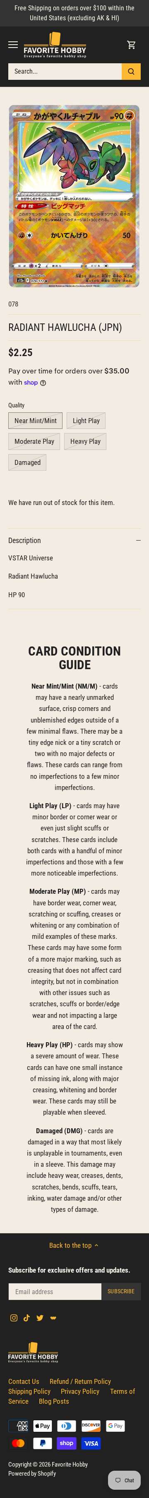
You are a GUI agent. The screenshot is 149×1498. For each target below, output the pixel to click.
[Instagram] (13, 1318)
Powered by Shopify (32, 1473)
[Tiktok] (26, 1318)
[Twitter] (39, 1318)
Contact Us (23, 1381)
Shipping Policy (29, 1391)
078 (13, 304)
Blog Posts (54, 1401)
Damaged (27, 462)
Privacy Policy (80, 1391)
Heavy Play (85, 441)
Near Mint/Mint (35, 420)
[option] (74, 196)
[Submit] (131, 71)
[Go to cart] (132, 45)
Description (24, 540)
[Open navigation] (13, 44)
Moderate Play (34, 441)
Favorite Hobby (70, 1464)
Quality (16, 405)
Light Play (86, 420)
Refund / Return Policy (80, 1381)
